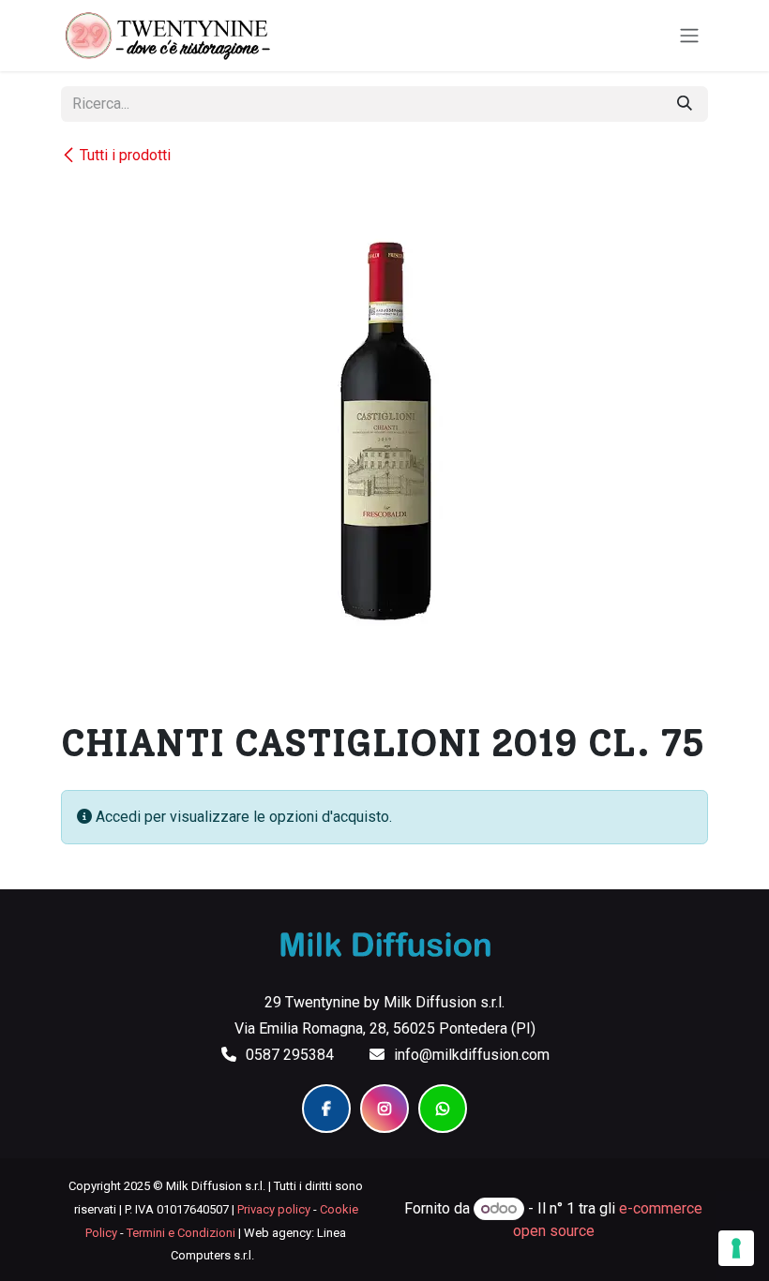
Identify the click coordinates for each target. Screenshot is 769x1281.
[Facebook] (326, 1108)
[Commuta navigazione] (689, 36)
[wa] (442, 1108)
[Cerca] (684, 104)
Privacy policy (273, 1209)
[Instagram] (384, 1108)
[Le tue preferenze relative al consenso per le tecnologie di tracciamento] (736, 1248)
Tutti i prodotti (125, 155)
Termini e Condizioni (181, 1233)
